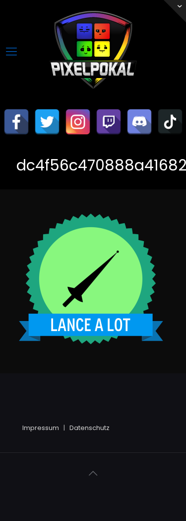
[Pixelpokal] (93, 97)
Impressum (40, 428)
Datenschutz (89, 428)
